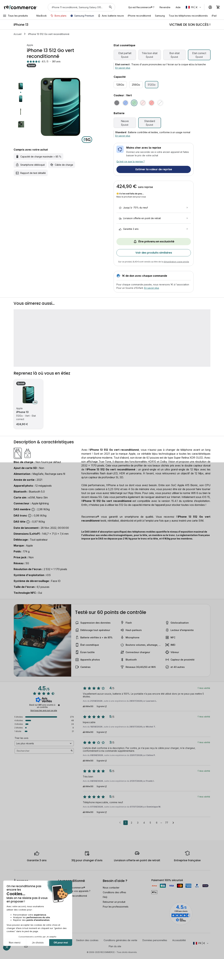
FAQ (105, 897)
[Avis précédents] (120, 822)
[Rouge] (151, 103)
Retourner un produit (114, 901)
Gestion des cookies (87, 940)
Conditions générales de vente (120, 940)
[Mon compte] (210, 7)
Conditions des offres (114, 892)
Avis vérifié (204, 688)
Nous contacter (111, 887)
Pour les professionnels (115, 906)
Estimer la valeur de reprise (153, 169)
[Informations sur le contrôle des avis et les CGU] (59, 705)
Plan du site (115, 946)
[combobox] (77, 7)
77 (166, 822)
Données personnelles (155, 940)
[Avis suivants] (173, 823)
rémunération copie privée (176, 261)
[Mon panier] (218, 7)
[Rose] (143, 103)
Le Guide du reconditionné (72, 895)
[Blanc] (160, 103)
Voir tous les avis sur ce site (43, 710)
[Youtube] (26, 946)
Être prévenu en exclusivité (156, 241)
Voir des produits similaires (153, 253)
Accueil (17, 34)
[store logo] (20, 7)
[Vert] (134, 103)
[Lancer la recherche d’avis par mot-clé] (71, 751)
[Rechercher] (110, 7)
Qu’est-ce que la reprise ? (130, 161)
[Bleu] (125, 103)
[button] (193, 7)
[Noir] (117, 103)
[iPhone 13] (28, 395)
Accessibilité (179, 940)
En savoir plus (122, 67)
